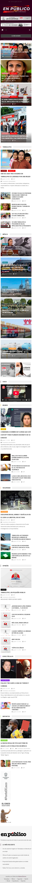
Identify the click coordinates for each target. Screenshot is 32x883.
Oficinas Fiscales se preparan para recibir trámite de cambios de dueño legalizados (21, 196)
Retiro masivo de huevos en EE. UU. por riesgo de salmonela (21, 468)
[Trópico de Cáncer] (5, 649)
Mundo (5, 405)
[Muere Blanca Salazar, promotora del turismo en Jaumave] (16, 71)
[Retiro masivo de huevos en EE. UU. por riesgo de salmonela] (5, 467)
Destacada (5, 73)
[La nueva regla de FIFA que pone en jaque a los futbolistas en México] (16, 728)
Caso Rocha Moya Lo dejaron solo (21, 615)
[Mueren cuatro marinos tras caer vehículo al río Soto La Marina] (5, 555)
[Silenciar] (26, 400)
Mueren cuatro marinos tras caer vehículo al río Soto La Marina (21, 556)
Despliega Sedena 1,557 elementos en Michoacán (15, 311)
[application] (16, 393)
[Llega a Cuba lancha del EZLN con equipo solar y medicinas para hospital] (5, 477)
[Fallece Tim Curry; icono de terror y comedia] (16, 668)
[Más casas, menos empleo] (5, 624)
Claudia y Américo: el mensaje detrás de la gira (21, 632)
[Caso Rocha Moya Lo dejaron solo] (5, 616)
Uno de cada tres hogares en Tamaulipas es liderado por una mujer (15, 51)
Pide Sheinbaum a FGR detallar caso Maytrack (14, 291)
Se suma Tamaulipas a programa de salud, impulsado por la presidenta (15, 100)
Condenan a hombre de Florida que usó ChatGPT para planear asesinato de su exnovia (16, 435)
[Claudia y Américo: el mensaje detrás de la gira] (5, 632)
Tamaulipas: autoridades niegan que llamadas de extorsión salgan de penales (21, 537)
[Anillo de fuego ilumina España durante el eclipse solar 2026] (5, 457)
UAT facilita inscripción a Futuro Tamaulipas (20, 215)
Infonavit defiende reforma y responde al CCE (13, 332)
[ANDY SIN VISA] (5, 641)
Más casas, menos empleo (20, 623)
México (5, 234)
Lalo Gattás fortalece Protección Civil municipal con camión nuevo (15, 137)
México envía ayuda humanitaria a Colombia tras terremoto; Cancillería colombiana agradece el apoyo (15, 268)
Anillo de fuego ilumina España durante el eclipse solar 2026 (20, 457)
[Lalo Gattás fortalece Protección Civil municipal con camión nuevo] (16, 125)
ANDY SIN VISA (16, 639)
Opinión (5, 566)
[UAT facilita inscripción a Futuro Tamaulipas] (5, 216)
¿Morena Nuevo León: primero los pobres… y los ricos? (21, 607)
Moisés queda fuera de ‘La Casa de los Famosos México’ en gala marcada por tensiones (21, 707)
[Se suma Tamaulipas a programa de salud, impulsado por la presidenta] (16, 94)
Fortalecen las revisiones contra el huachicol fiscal (21, 546)
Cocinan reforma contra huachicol (12, 352)
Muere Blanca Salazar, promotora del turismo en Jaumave (15, 77)
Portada (5, 47)
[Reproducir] (3, 400)
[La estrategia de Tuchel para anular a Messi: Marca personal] (5, 763)
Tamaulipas (13, 47)
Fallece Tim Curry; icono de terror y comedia (14, 39)
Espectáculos (8, 656)
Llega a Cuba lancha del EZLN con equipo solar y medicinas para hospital (21, 478)
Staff (15, 54)
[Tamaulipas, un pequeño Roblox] (16, 578)
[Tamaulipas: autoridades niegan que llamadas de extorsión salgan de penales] (5, 537)
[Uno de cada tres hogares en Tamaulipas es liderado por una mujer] (16, 159)
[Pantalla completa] (29, 400)
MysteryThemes (22, 876)
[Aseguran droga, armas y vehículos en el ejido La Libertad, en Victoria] (16, 500)
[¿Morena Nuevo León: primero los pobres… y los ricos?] (5, 607)
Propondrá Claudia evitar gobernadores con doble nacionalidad (12, 249)
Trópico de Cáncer (18, 648)
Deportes (6, 716)
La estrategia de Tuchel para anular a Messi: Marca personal (21, 764)
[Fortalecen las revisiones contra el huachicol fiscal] (5, 547)
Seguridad (12, 348)
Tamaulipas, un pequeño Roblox (13, 592)
